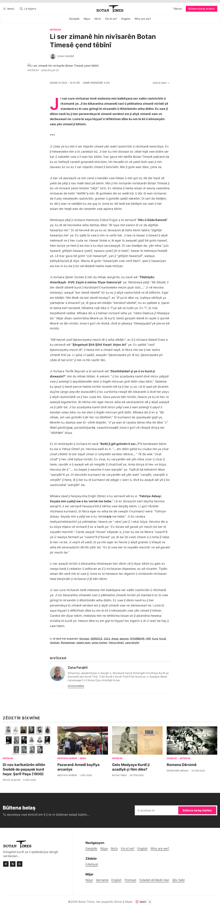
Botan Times (119, 775)
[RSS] (19, 864)
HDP (148, 638)
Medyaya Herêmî (67, 758)
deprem (124, 638)
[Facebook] (6, 864)
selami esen (83, 642)
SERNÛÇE (96, 638)
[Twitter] (12, 864)
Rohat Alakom (11, 780)
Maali (128, 901)
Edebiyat (172, 758)
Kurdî (162, 638)
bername (102, 880)
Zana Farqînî (65, 56)
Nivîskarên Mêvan (177, 770)
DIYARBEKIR (137, 638)
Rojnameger (68, 642)
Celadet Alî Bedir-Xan (154, 880)
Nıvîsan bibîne (76, 686)
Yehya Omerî (116, 642)
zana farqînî (132, 642)
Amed (114, 638)
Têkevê (177, 8)
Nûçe (89, 880)
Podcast (130, 880)
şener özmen (99, 642)
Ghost (118, 901)
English (116, 880)
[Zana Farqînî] (53, 56)
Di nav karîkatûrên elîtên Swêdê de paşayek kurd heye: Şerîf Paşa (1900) (24, 769)
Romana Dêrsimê (181, 765)
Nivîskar (55, 30)
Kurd (155, 638)
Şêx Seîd (178, 880)
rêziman (54, 642)
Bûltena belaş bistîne (201, 8)
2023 (107, 638)
